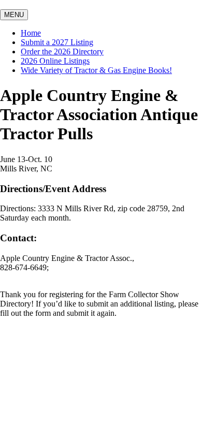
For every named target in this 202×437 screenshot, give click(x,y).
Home (31, 32)
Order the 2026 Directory (62, 51)
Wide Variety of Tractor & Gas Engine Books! (96, 70)
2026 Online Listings (55, 60)
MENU (14, 15)
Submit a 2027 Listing (57, 42)
